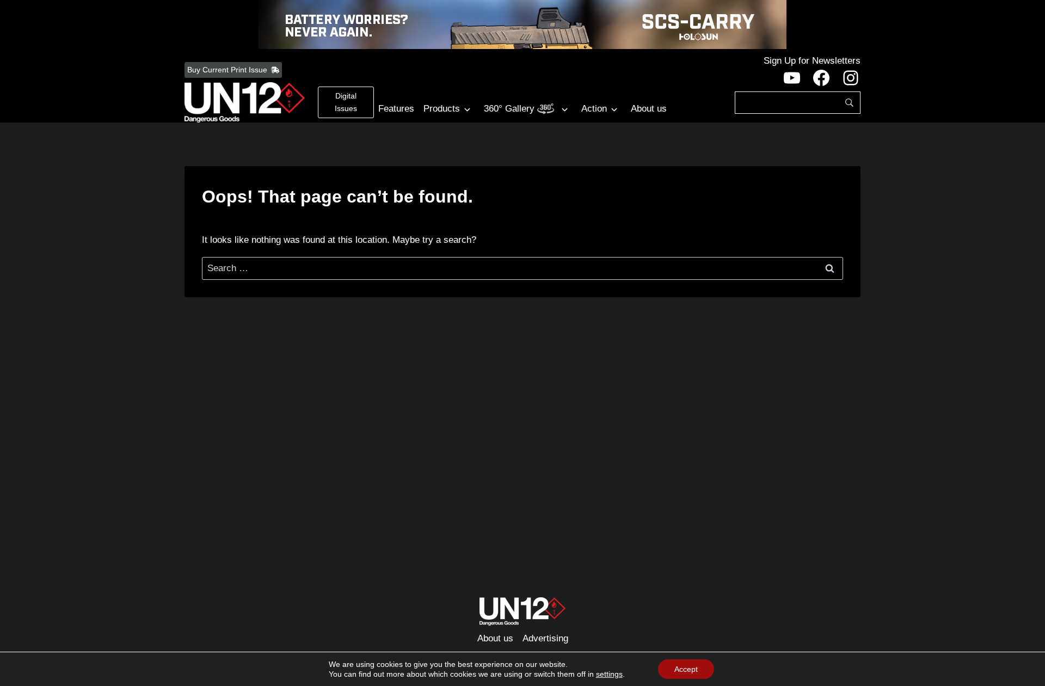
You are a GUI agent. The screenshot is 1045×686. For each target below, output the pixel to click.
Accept (686, 669)
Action (594, 108)
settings (609, 674)
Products (441, 108)
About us (649, 108)
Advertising (545, 638)
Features (396, 108)
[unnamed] (522, 24)
